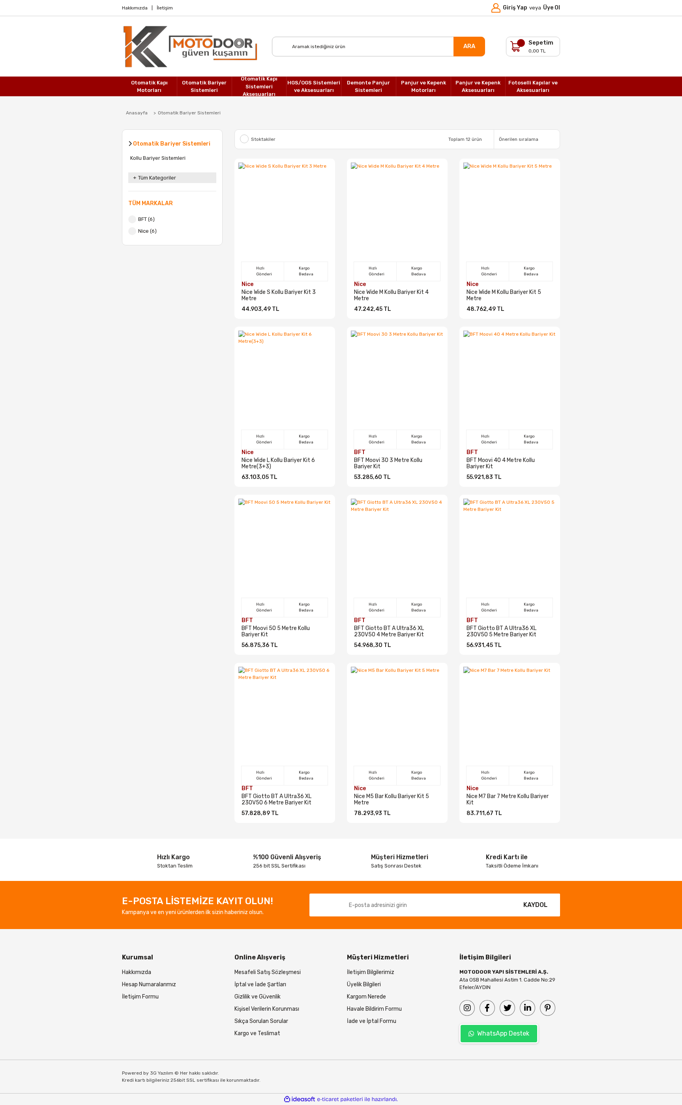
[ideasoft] (299, 1099)
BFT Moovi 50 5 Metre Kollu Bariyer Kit (276, 631)
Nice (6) (147, 231)
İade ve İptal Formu (371, 1021)
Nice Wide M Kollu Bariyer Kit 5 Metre (504, 295)
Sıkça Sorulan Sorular (261, 1021)
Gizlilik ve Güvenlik (257, 996)
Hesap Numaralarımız (149, 984)
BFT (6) (146, 219)
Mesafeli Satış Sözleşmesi (267, 972)
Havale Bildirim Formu (374, 1009)
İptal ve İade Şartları (260, 984)
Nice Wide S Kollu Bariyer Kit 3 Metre (279, 295)
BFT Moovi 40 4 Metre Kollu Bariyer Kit (501, 463)
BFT (359, 452)
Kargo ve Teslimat (257, 1033)
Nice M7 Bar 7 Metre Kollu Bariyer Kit (508, 799)
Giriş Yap (515, 7)
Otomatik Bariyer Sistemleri (189, 113)
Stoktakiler (263, 139)
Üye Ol (551, 7)
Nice (247, 284)
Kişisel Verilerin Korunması (266, 1009)
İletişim (165, 8)
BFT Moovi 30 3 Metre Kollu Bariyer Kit (388, 463)
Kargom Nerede (366, 996)
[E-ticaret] (340, 1099)
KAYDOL (535, 905)
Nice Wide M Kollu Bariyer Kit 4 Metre (391, 295)
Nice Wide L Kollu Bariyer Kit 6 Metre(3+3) (278, 463)
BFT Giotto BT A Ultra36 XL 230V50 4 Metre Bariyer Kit (389, 631)
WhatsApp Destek (503, 1033)
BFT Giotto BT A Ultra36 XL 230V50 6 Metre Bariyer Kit (276, 799)
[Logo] (191, 46)
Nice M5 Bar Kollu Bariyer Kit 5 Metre (391, 799)
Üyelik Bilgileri (364, 984)
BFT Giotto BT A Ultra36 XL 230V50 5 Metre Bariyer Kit (501, 631)
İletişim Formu (140, 996)
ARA (469, 46)
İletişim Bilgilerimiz (370, 972)
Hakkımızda (135, 8)
